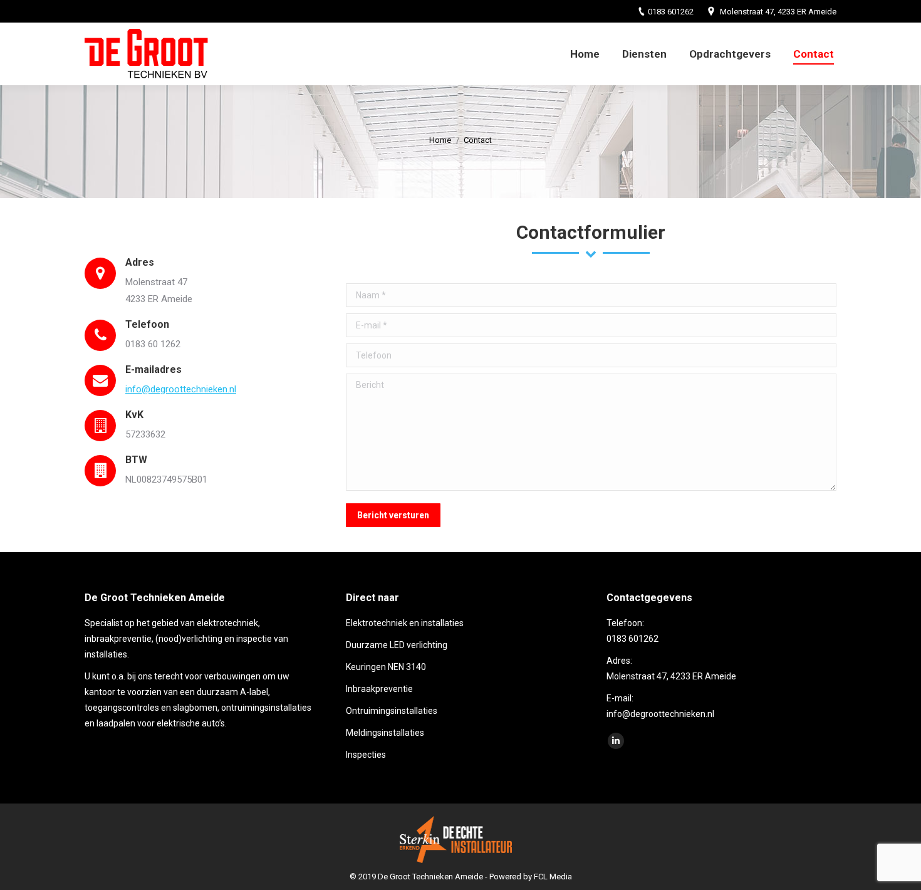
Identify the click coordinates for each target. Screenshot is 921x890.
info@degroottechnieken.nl (180, 389)
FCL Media (553, 876)
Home (440, 140)
